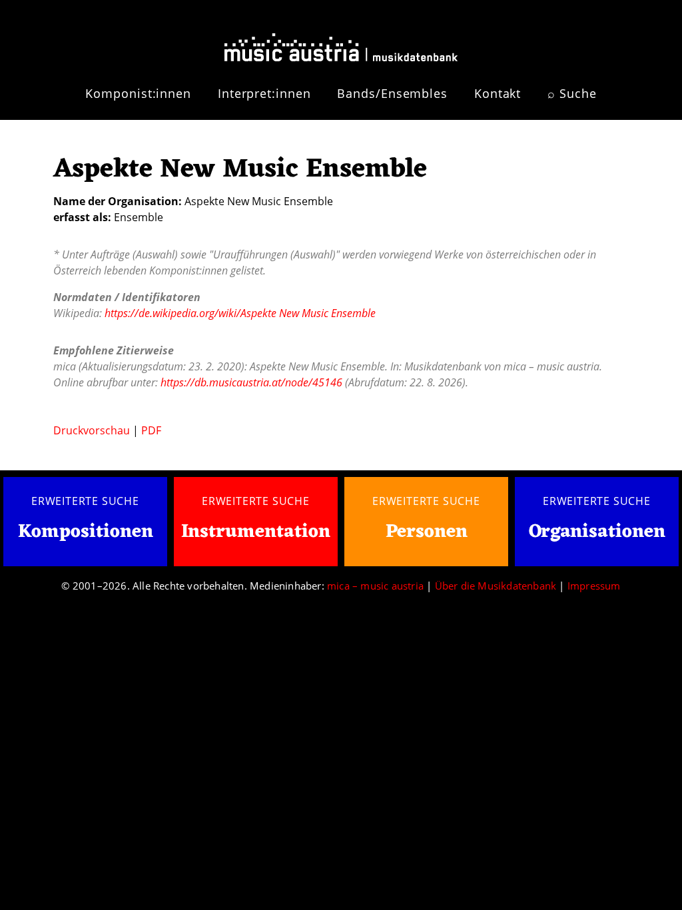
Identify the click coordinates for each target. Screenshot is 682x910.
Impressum (594, 585)
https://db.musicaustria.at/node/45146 (251, 382)
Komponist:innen (138, 93)
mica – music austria (375, 585)
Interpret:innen (264, 93)
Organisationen (597, 532)
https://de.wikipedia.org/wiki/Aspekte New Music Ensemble (240, 313)
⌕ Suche (571, 93)
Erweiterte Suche (85, 501)
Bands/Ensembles (392, 93)
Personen (427, 532)
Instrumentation (255, 532)
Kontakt (497, 93)
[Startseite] (341, 42)
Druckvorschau (91, 430)
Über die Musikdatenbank (496, 585)
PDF (151, 430)
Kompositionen (85, 533)
